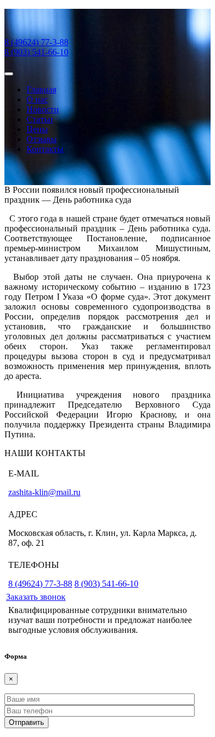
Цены (37, 129)
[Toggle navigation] (8, 73)
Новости (42, 109)
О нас (37, 99)
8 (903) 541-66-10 (36, 52)
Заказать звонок (36, 596)
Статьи (39, 119)
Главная (41, 89)
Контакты (44, 149)
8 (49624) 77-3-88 (36, 42)
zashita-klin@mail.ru (44, 492)
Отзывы (41, 139)
